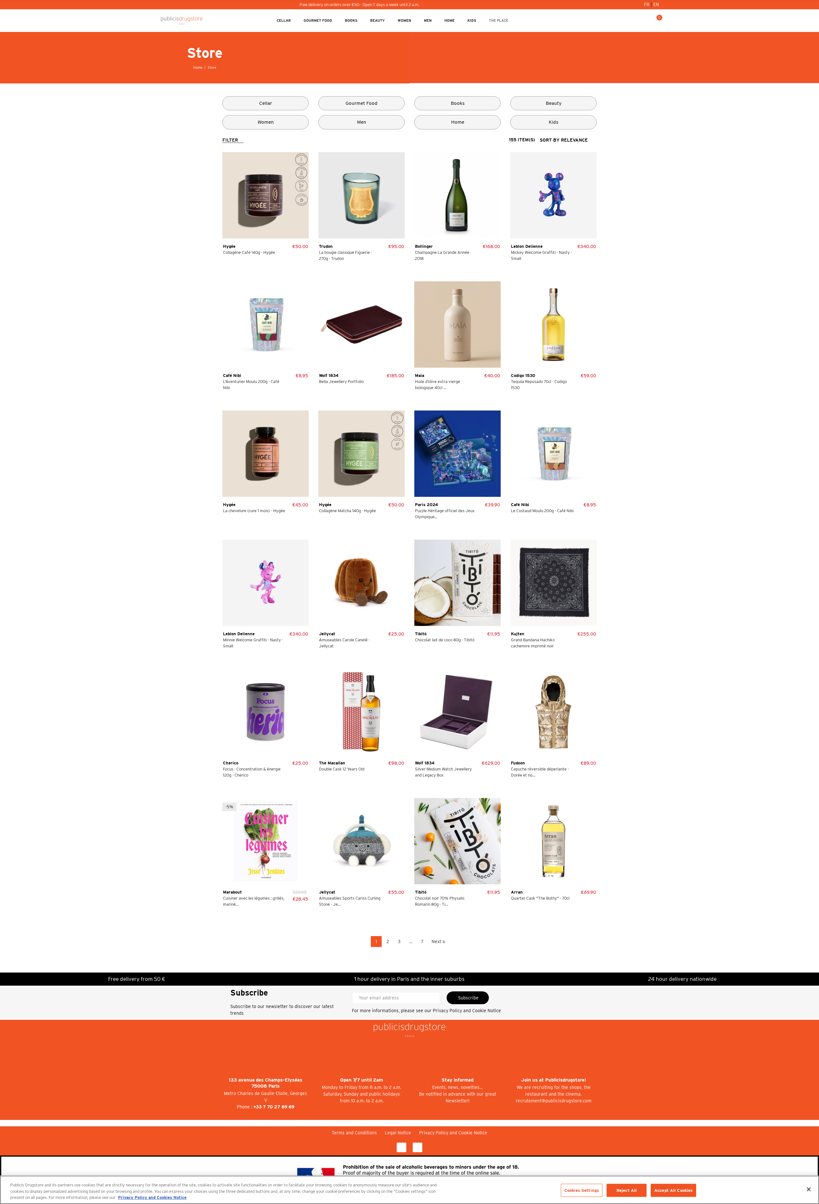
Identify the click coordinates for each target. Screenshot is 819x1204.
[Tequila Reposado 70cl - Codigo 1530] (553, 324)
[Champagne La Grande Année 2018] (457, 195)
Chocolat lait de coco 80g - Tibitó (444, 639)
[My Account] (636, 20)
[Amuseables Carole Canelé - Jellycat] (361, 583)
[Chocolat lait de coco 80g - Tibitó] (457, 583)
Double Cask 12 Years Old (341, 769)
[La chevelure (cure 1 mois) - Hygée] (265, 453)
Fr (647, 4)
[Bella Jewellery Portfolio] (361, 324)
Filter (230, 140)
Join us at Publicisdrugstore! (553, 1080)
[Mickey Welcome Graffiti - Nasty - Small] (553, 195)
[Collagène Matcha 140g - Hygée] (361, 453)
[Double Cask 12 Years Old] (361, 712)
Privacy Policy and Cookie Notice (467, 1010)
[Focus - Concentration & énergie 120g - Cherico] (265, 712)
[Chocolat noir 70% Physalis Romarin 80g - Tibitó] (457, 841)
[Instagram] (417, 1147)
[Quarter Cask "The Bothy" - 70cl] (553, 841)
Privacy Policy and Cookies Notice (152, 1197)
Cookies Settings (581, 1190)
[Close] (809, 1189)
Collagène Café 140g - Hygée (249, 252)
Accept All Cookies (673, 1190)
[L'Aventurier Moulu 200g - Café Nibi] (265, 324)
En (656, 4)
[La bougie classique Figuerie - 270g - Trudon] (361, 195)
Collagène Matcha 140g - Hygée (347, 510)
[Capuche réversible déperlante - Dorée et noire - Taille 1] (553, 712)
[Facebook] (401, 1147)
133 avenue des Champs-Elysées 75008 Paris (265, 1083)
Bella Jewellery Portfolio (341, 381)
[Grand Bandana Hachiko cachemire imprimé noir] (553, 583)
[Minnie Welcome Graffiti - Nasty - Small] (265, 583)
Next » (438, 941)
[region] (409, 1190)
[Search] (646, 20)
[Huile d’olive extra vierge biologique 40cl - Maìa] (457, 324)
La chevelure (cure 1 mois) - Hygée (254, 510)
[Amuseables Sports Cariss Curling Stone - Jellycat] (361, 841)
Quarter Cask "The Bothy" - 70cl (540, 898)
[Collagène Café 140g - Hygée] (265, 195)
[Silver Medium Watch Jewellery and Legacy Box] (457, 712)
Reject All (626, 1190)
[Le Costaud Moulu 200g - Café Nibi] (553, 453)
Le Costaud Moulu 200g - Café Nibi (542, 510)
